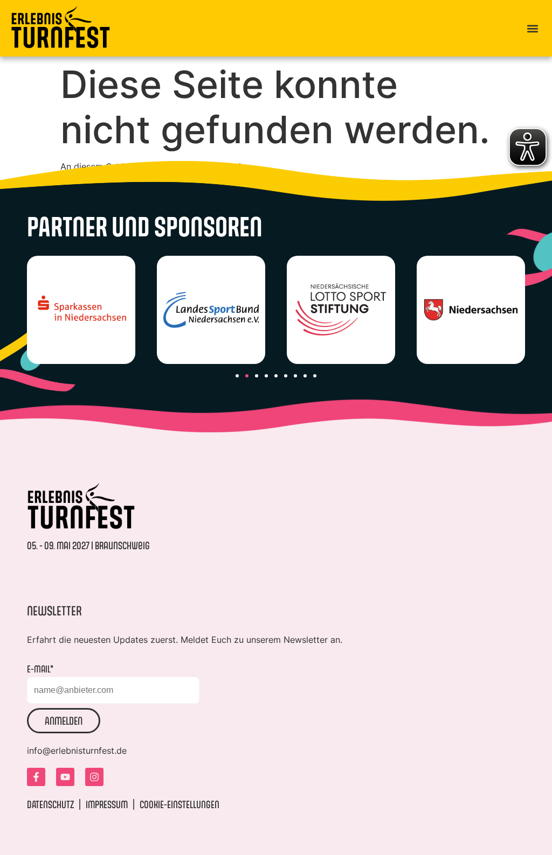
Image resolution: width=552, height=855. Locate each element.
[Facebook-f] (36, 777)
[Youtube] (65, 777)
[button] (532, 28)
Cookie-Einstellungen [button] (179, 804)
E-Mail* (40, 669)
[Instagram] (94, 777)
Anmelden (63, 720)
